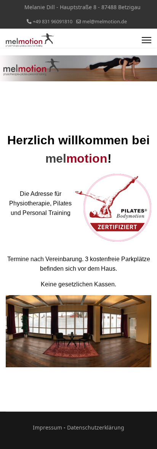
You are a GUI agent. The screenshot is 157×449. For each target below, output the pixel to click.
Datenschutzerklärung (95, 427)
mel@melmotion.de (104, 21)
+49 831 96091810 (52, 21)
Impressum (47, 427)
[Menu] (146, 40)
